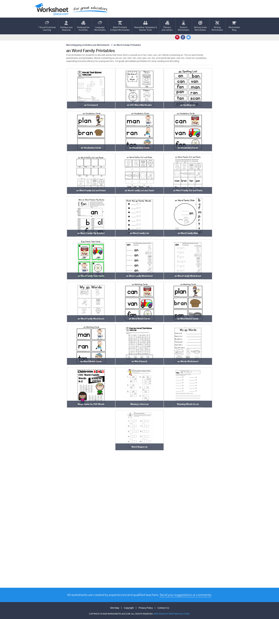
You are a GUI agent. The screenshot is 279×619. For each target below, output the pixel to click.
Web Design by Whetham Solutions (172, 614)
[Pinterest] (177, 37)
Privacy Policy (146, 607)
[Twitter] (188, 37)
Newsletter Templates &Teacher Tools (145, 28)
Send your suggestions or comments (185, 595)
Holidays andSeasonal (66, 28)
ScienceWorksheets (183, 28)
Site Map (114, 607)
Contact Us (163, 607)
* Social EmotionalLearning (47, 28)
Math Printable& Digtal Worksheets (120, 28)
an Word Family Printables (127, 45)
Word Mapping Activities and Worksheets (87, 45)
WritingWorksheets (217, 28)
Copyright (129, 607)
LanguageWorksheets (100, 28)
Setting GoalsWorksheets (200, 28)
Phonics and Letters (167, 28)
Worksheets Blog (234, 28)
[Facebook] (183, 37)
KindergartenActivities (83, 28)
